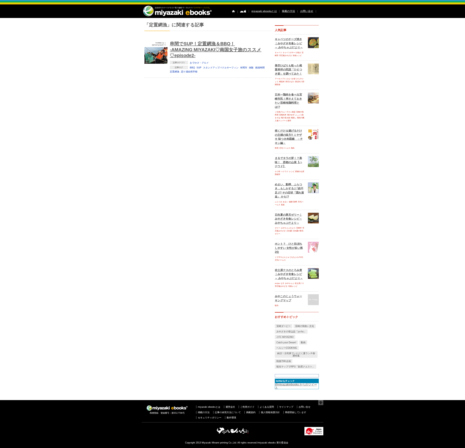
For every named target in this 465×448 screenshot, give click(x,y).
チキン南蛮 (291, 112)
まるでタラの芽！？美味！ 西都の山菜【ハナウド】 (288, 162)
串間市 (243, 67)
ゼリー (277, 228)
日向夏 (289, 231)
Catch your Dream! (286, 342)
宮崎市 (299, 228)
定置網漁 (174, 71)
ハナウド (284, 171)
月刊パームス (284, 148)
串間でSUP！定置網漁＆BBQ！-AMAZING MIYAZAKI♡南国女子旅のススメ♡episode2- (215, 49)
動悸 (295, 202)
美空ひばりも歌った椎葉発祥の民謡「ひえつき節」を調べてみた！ (288, 69)
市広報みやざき (285, 55)
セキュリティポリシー (209, 417)
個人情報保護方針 (270, 412)
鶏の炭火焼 (285, 118)
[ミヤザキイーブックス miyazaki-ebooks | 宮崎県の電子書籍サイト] (177, 16)
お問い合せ (306, 11)
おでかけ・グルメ (199, 62)
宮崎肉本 (282, 115)
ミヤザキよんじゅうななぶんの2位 (289, 257)
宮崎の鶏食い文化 (304, 326)
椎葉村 (282, 82)
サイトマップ (286, 407)
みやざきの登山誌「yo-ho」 (291, 331)
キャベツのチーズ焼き (292, 53)
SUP (199, 67)
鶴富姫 (277, 84)
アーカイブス (280, 79)
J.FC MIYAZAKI (285, 337)
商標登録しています (295, 412)
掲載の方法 (288, 11)
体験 (251, 67)
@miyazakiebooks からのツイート (296, 386)
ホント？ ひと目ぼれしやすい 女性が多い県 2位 (289, 247)
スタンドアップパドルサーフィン (220, 67)
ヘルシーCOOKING (286, 348)
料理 (276, 148)
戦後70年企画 (283, 361)
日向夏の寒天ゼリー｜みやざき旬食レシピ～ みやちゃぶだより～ (288, 218)
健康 (291, 202)
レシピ (291, 171)
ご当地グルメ (280, 112)
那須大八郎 (299, 82)
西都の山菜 (299, 171)
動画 (303, 342)
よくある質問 (267, 407)
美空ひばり (289, 82)
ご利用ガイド (247, 407)
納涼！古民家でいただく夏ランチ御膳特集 (296, 354)
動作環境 (231, 417)
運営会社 (230, 407)
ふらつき (278, 202)
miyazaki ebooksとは (264, 11)
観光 (276, 305)
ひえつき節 (291, 79)
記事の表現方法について (228, 412)
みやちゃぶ (289, 283)
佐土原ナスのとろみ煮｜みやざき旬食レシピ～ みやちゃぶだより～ (289, 274)
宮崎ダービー (283, 326)
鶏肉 (292, 148)
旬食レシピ (297, 55)
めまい (285, 202)
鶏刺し (293, 118)
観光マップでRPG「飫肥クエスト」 (295, 366)
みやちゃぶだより (288, 228)
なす (282, 283)
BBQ (192, 67)
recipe (277, 283)
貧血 (283, 205)
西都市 (277, 174)
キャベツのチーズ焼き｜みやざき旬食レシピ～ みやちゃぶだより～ (289, 43)
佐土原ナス (299, 283)
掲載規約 (251, 412)
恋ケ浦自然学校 (189, 71)
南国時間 (260, 67)
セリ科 (277, 171)
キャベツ (278, 53)
